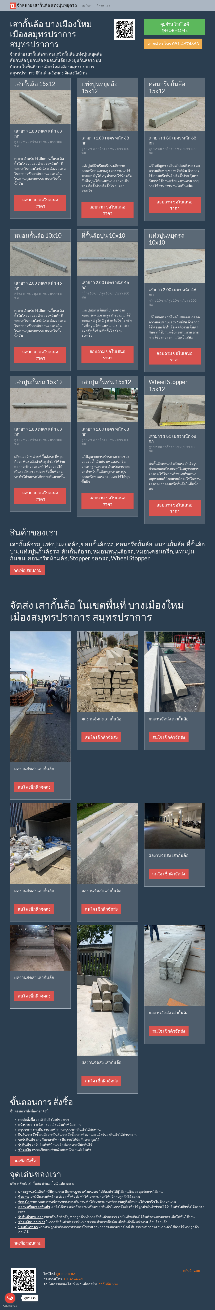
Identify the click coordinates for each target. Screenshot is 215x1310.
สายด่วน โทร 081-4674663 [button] (173, 43)
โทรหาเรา (103, 5)
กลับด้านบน (191, 1270)
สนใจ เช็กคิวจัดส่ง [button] (34, 786)
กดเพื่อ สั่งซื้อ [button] (24, 1160)
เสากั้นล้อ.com (107, 1284)
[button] (124, 29)
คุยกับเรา (87, 5)
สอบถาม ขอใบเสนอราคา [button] (40, 202)
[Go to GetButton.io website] (10, 1306)
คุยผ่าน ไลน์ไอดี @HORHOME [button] (174, 27)
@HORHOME (66, 1274)
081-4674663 (73, 1279)
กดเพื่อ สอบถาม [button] (27, 570)
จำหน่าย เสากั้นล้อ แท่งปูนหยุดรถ (46, 5)
